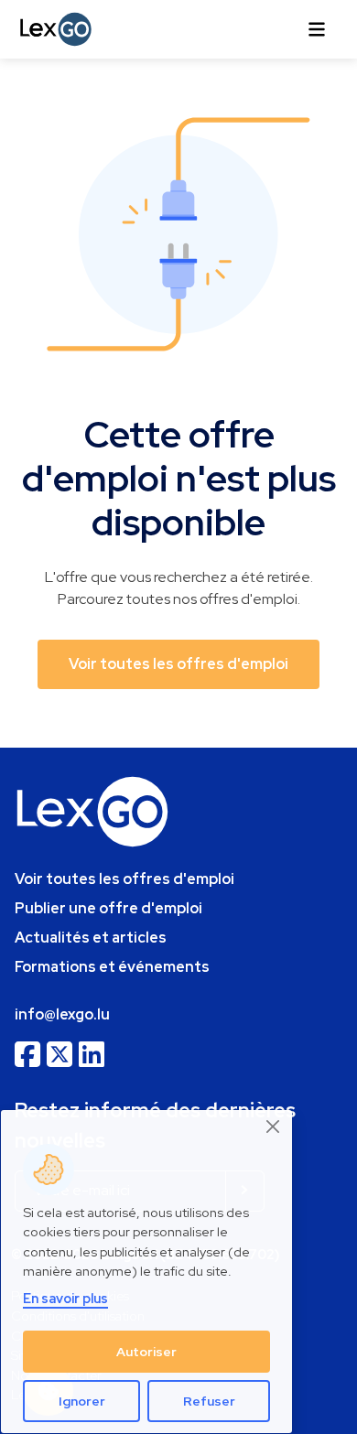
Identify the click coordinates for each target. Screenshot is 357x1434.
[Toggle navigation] (316, 29)
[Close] (273, 1127)
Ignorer (82, 1401)
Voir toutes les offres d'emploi (124, 879)
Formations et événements (112, 966)
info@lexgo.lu (62, 1014)
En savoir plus (65, 1298)
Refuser (209, 1401)
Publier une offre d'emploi (108, 908)
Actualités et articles (91, 937)
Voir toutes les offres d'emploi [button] (178, 664)
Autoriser (146, 1351)
